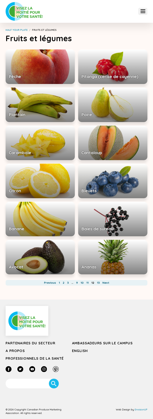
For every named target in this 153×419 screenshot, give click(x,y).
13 (98, 282)
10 (82, 282)
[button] (142, 11)
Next (105, 282)
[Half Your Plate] (24, 11)
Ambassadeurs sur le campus (102, 343)
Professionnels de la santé (35, 358)
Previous (50, 282)
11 (87, 282)
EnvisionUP (141, 409)
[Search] (54, 384)
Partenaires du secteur (30, 343)
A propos (15, 350)
